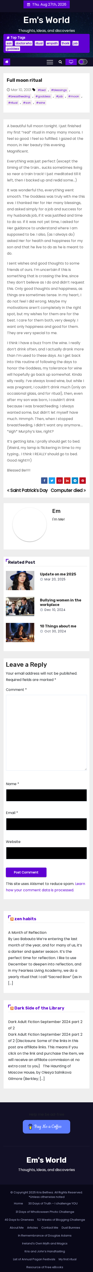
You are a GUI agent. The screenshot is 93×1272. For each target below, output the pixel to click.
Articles (32, 1227)
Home (18, 1203)
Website (13, 841)
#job (59, 96)
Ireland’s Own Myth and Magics (44, 1243)
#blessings (59, 90)
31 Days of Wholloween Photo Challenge (45, 1212)
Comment (16, 689)
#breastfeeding (19, 96)
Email (12, 812)
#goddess (43, 96)
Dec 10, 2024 (54, 610)
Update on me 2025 (58, 574)
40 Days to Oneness (19, 1220)
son (9, 43)
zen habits (25, 918)
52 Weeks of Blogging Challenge (61, 1220)
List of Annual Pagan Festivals (34, 1259)
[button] (60, 62)
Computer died (67, 490)
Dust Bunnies (71, 1227)
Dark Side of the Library (39, 1008)
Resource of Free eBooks (44, 1267)
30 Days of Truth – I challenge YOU (53, 1203)
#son (27, 103)
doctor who (24, 43)
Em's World (46, 20)
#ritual (13, 103)
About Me (17, 1227)
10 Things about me (58, 626)
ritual (39, 43)
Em (56, 511)
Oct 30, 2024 (55, 631)
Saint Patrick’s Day (28, 490)
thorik (65, 43)
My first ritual (68, 1259)
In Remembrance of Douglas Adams (45, 1235)
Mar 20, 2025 (54, 579)
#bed (42, 90)
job (75, 43)
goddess (13, 49)
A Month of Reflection (27, 932)
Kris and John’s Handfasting (45, 1251)
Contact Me (49, 1227)
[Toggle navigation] (49, 62)
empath (52, 43)
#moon (73, 96)
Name (12, 783)
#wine (40, 103)
